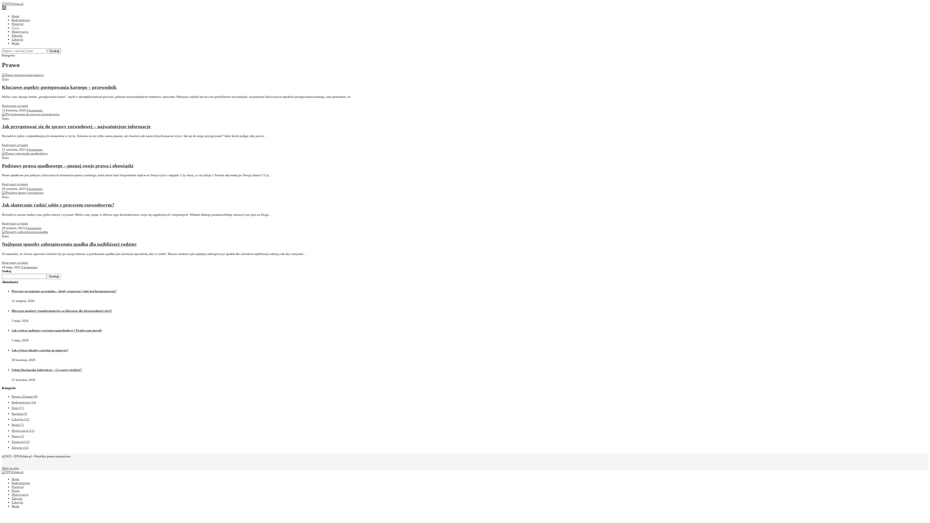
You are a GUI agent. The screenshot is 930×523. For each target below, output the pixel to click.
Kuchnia (19, 413)
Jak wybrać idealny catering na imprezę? (40, 350)
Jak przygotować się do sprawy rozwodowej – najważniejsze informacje (76, 126)
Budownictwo (21, 20)
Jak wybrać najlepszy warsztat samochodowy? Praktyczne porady (57, 330)
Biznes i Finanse (25, 396)
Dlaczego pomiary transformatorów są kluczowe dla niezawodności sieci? (62, 311)
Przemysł (17, 24)
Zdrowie (17, 35)
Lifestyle (17, 39)
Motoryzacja (20, 31)
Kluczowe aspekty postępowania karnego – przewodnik (59, 87)
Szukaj (54, 51)
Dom (18, 408)
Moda (15, 43)
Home (15, 16)
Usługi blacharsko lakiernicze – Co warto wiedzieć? (47, 370)
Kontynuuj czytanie (15, 106)
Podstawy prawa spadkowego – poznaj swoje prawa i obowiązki (67, 165)
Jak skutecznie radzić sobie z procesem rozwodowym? (58, 205)
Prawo (16, 28)
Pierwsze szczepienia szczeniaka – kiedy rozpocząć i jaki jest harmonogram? (64, 291)
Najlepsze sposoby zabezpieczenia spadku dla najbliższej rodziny (69, 244)
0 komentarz (34, 110)
